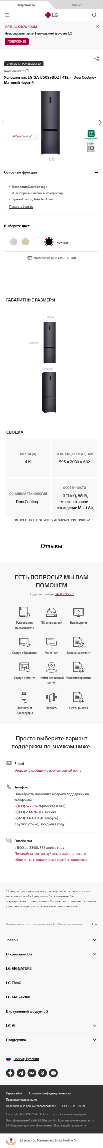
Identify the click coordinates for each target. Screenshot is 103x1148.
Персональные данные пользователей (31, 1106)
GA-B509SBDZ (64, 594)
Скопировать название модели (27, 71)
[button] (51, 122)
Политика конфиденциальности (49, 1093)
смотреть (96, 172)
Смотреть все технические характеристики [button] (49, 520)
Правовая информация (21, 1099)
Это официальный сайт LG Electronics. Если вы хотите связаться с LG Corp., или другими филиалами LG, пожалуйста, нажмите (50, 1122)
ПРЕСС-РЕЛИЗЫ (73, 1106)
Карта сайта (14, 1093)
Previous (3, 122)
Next (100, 122)
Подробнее (17, 41)
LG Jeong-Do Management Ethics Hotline (46, 1140)
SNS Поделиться (96, 58)
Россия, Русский (26, 1059)
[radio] (13, 241)
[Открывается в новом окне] (10, 1073)
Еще (91, 924)
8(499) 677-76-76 (28, 806)
